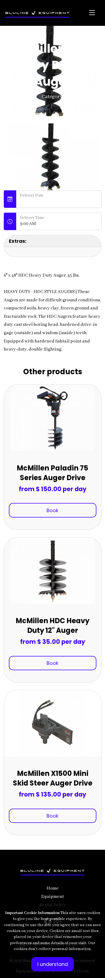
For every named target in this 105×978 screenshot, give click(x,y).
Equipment (52, 897)
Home (53, 888)
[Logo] (37, 12)
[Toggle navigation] (92, 13)
